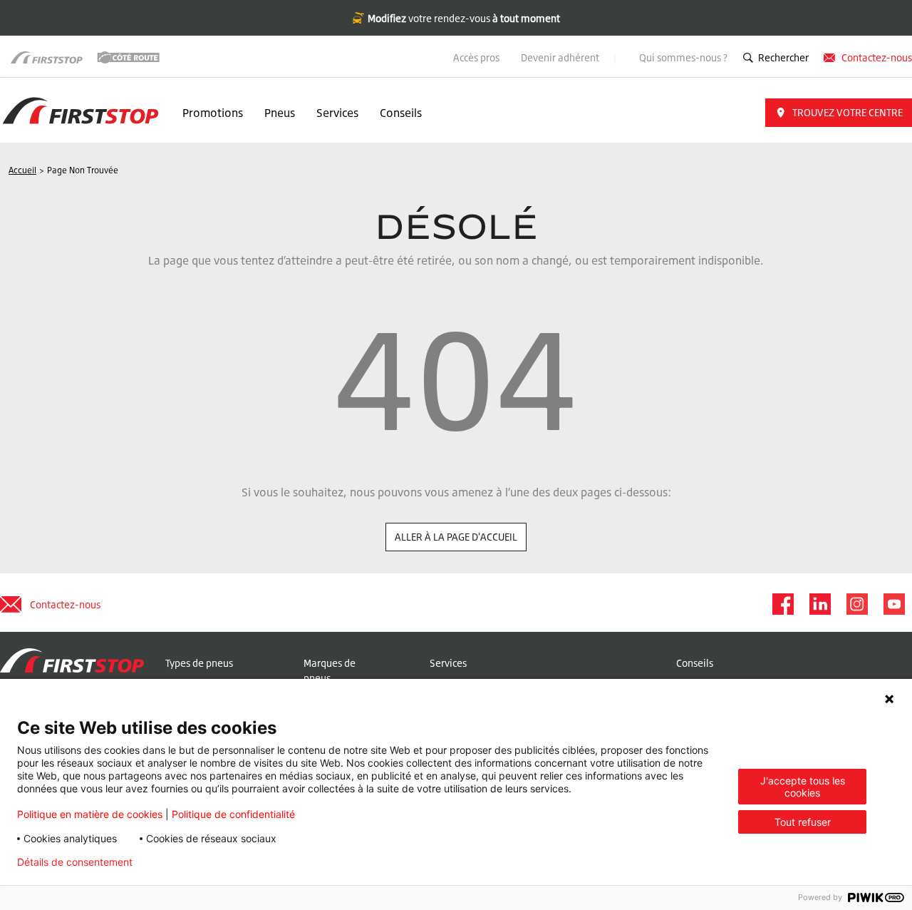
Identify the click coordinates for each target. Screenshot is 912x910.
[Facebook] (782, 604)
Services (337, 113)
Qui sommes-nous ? (683, 57)
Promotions (212, 113)
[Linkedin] (819, 604)
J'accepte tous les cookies (802, 786)
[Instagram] (856, 604)
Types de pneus (199, 663)
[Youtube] (893, 604)
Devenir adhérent (561, 57)
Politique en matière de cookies (89, 814)
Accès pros (476, 57)
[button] (838, 112)
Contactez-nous (876, 57)
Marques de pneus (330, 670)
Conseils (401, 113)
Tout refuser (802, 822)
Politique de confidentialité (233, 814)
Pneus (279, 113)
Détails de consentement (75, 862)
